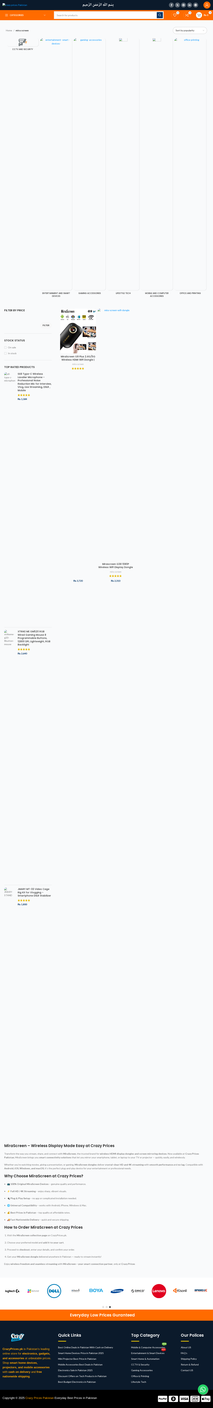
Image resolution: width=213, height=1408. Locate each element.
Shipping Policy (189, 1358)
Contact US (187, 1370)
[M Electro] (105, 1291)
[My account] (207, 5)
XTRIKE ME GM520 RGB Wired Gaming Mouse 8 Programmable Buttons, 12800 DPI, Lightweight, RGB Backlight (34, 638)
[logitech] (42, 1291)
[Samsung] (147, 1291)
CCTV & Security (140, 1364)
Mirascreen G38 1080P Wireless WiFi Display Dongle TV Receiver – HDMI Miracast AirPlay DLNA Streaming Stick (115, 569)
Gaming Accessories (142, 1370)
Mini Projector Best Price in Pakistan (77, 1358)
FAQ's (184, 1353)
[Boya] (126, 1291)
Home (9, 30)
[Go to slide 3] (110, 1307)
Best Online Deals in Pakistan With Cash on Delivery (85, 1347)
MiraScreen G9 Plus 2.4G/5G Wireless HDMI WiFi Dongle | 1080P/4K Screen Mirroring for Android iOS (78, 361)
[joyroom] (21, 1291)
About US (186, 1347)
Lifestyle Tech (138, 1381)
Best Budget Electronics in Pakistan (77, 1381)
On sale (12, 347)
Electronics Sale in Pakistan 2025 (75, 1370)
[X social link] (177, 5)
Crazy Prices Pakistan (40, 1398)
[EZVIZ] (63, 1291)
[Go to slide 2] (106, 1307)
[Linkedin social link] (189, 5)
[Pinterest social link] (183, 5)
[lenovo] (189, 1291)
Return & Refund (190, 1364)
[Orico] (168, 1291)
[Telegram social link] (195, 5)
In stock (12, 353)
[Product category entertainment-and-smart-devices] (56, 168)
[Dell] (84, 1291)
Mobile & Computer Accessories (148, 1347)
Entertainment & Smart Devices (148, 1352)
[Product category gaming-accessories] (90, 167)
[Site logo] (15, 4)
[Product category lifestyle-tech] (123, 167)
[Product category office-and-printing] (190, 167)
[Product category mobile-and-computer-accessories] (157, 168)
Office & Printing (140, 1376)
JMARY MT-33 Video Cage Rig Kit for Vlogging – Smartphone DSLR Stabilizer (34, 892)
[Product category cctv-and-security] (23, 45)
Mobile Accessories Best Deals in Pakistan (80, 1364)
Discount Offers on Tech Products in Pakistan (82, 1376)
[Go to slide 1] (103, 1307)
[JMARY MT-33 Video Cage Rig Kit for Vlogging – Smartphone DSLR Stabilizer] (9, 1014)
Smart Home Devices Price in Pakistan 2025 (81, 1353)
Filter (46, 325)
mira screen (78, 364)
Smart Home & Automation (145, 1358)
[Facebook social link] (171, 5)
